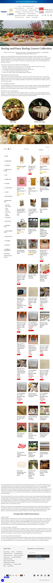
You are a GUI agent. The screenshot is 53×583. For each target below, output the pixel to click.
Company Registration (16, 557)
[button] (2, 580)
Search (12, 551)
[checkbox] (8, 205)
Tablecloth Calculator (8, 558)
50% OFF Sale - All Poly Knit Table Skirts (26, 1)
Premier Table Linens (45, 580)
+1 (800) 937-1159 (48, 12)
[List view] (10, 149)
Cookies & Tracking (8, 555)
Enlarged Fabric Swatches (9, 562)
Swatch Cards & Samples (9, 560)
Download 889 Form (18, 553)
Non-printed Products (33, 558)
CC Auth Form (19, 551)
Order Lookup (6, 551)
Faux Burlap (39, 122)
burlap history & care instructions (37, 540)
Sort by (47, 147)
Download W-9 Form (8, 553)
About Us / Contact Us (18, 555)
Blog (4, 565)
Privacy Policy (7, 557)
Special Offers (10, 565)
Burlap (13, 122)
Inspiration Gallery (17, 564)
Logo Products (42, 558)
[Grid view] (8, 149)
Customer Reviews (8, 564)
